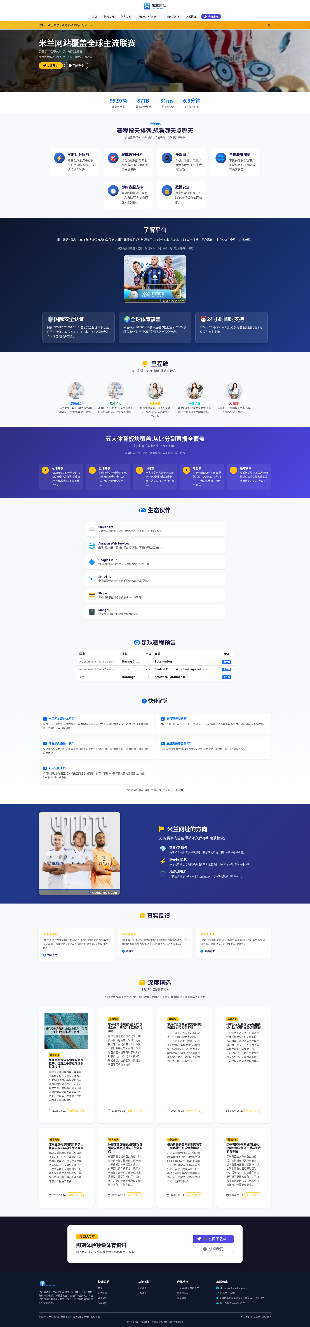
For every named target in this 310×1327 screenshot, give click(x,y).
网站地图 (266, 1317)
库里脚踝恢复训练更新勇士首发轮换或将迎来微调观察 (66, 1146)
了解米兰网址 (171, 16)
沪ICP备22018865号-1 (137, 1322)
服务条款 (255, 1317)
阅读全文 (73, 1110)
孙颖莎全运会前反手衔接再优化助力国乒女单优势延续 (243, 1026)
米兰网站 (181, 1298)
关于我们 (102, 1298)
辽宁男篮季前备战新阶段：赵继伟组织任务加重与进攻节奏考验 (243, 1148)
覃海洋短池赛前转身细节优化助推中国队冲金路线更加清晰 (125, 1027)
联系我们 (102, 1303)
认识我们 (215, 1249)
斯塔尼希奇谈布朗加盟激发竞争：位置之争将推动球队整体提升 (66, 1063)
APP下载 (102, 1293)
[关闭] (269, 25)
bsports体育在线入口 (188, 1288)
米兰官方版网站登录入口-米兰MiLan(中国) (68, 1317)
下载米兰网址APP (147, 16)
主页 (94, 16)
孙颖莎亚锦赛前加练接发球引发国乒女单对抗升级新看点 (125, 1148)
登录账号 (213, 16)
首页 (100, 1288)
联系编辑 (191, 16)
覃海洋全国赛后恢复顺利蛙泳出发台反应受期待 (184, 1026)
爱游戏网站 (183, 1293)
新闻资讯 (109, 16)
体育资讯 (126, 16)
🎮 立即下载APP (215, 1239)
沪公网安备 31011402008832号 (167, 1322)
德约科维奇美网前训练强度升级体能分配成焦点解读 (184, 1146)
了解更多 (78, 66)
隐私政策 (245, 1317)
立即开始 (52, 66)
